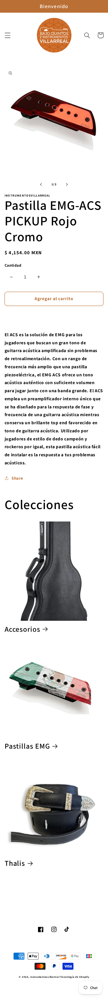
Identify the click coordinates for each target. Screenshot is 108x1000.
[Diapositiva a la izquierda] (41, 184)
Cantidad (13, 265)
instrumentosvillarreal (44, 977)
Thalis (15, 863)
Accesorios (22, 629)
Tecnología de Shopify (74, 977)
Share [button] (17, 478)
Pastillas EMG (27, 746)
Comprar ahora (54, 316)
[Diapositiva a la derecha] (67, 184)
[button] (7, 35)
